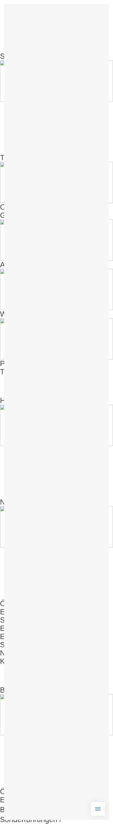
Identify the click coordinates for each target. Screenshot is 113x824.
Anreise (12, 265)
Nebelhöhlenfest (27, 653)
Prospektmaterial (28, 363)
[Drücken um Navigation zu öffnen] (98, 809)
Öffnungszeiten (25, 604)
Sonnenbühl (19, 56)
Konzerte (15, 661)
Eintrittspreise (23, 612)
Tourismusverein (27, 372)
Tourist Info (18, 158)
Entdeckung (19, 636)
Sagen (10, 645)
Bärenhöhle (19, 690)
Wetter (11, 314)
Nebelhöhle (19, 502)
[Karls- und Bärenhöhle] (56, 791)
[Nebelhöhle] (56, 722)
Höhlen (12, 400)
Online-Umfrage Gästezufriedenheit (31, 211)
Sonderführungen (28, 620)
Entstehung (19, 628)
